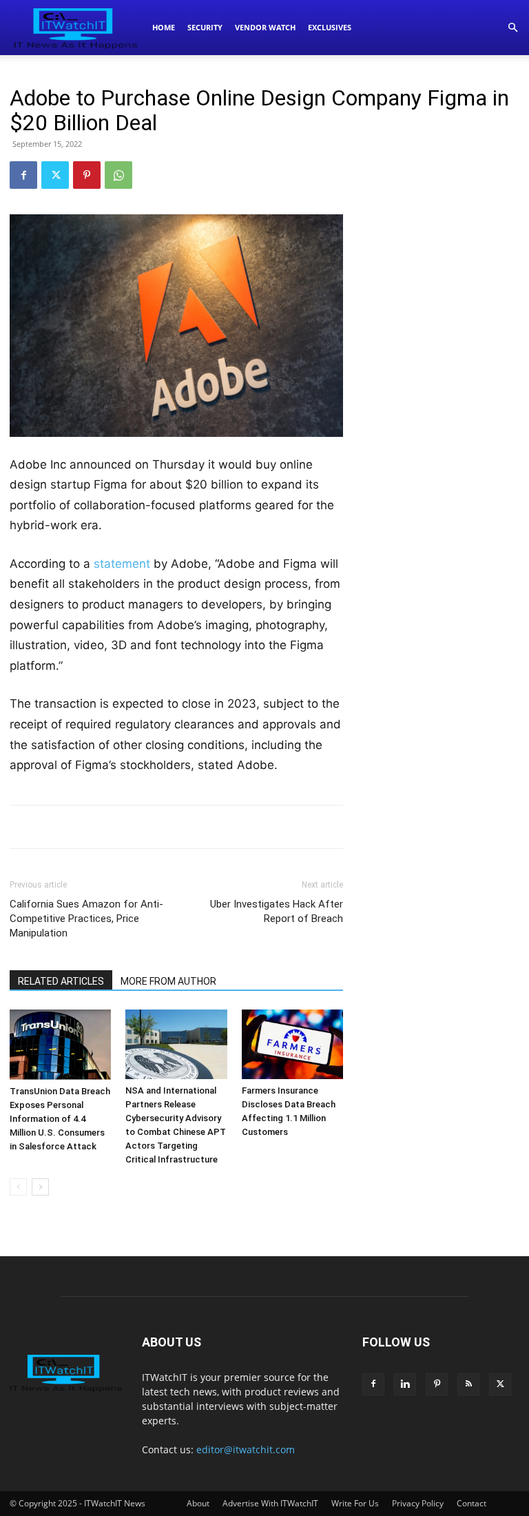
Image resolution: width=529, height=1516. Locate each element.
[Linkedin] (405, 1384)
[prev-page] (18, 1187)
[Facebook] (23, 175)
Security (204, 27)
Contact (471, 1503)
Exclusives (329, 27)
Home (163, 27)
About (198, 1503)
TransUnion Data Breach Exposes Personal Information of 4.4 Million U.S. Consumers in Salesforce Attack (60, 1118)
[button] (512, 27)
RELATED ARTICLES (61, 981)
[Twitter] (55, 175)
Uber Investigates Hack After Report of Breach (276, 911)
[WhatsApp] (118, 175)
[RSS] (468, 1384)
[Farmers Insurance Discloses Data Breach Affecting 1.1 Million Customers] (292, 1044)
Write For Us (355, 1503)
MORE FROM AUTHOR (168, 981)
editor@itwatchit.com (245, 1449)
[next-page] (40, 1187)
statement (122, 564)
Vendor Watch (265, 27)
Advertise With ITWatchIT (270, 1503)
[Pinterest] (87, 175)
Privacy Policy (418, 1503)
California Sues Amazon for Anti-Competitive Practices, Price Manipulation (86, 918)
